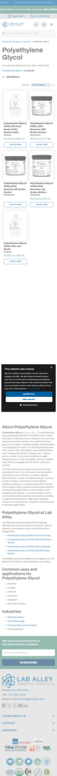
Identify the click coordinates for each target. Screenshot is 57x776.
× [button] (51, 367)
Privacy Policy (33, 389)
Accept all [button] (29, 394)
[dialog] (28, 388)
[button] (28, 405)
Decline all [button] (29, 399)
